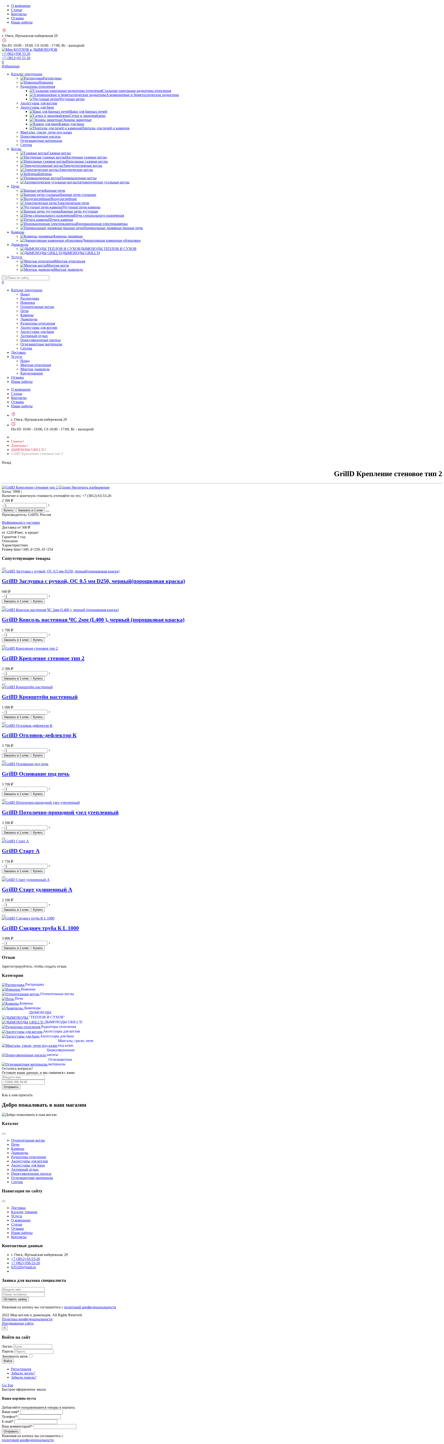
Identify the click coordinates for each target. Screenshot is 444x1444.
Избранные (11, 64)
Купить (8, 510)
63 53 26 (16, 58)
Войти (8, 1361)
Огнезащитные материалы (41, 141)
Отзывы (17, 18)
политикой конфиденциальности (90, 1307)
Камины (17, 232)
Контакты (19, 14)
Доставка (18, 352)
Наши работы (22, 22)
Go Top (7, 1385)
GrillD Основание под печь (36, 774)
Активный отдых (34, 336)
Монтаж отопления (35, 365)
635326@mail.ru (23, 1267)
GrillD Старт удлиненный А (37, 890)
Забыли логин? (23, 1373)
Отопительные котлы (37, 307)
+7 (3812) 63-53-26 (25, 1259)
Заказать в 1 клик (30, 510)
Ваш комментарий (17, 1426)
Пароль (8, 1351)
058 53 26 (16, 54)
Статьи (16, 10)
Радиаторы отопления (37, 86)
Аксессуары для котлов (38, 103)
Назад (25, 294)
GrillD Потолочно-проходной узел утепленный (60, 812)
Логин (7, 1346)
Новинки (27, 303)
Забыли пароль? (23, 1377)
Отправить (11, 1087)
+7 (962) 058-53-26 (25, 1263)
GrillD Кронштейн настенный (40, 697)
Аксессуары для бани (37, 107)
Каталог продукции (26, 74)
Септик (26, 145)
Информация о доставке (21, 522)
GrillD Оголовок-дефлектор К (39, 735)
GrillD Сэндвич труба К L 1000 (40, 928)
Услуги (16, 257)
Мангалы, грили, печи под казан (46, 132)
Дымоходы (19, 245)
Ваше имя (10, 1412)
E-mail (7, 1421)
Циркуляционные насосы (40, 136)
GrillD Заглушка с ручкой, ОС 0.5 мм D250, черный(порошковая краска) (93, 581)
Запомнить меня (15, 1356)
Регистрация (21, 1369)
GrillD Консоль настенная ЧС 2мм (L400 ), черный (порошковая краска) (93, 620)
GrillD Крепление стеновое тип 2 (43, 658)
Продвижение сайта (18, 1323)
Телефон (9, 1417)
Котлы (16, 149)
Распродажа (29, 298)
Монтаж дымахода (34, 369)
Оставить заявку (15, 1299)
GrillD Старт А (21, 851)
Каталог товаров (24, 1212)
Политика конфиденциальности (27, 1319)
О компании (21, 6)
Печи (15, 186)
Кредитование (31, 373)
